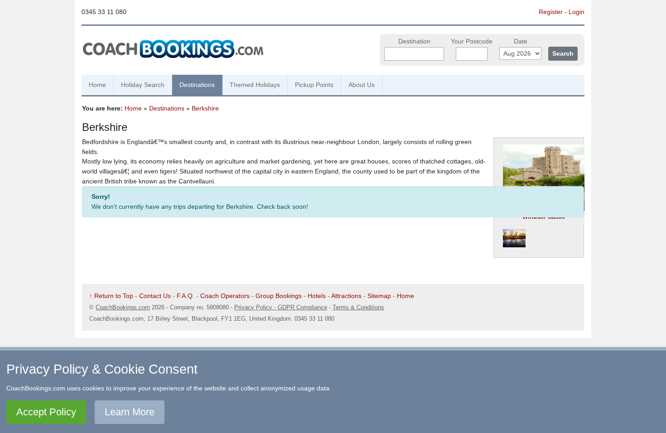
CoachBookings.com (123, 307)
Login (576, 11)
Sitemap (379, 295)
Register (551, 11)
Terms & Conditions (358, 307)
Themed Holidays (255, 84)
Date (520, 41)
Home (97, 84)
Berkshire (205, 108)
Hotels (317, 295)
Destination (414, 41)
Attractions (346, 295)
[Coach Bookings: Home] (173, 47)
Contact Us (155, 295)
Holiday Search (142, 84)
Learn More (129, 412)
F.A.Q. (185, 295)
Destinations (197, 84)
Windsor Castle (543, 216)
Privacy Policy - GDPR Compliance (280, 307)
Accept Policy (46, 412)
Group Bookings (279, 295)
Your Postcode (471, 41)
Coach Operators (225, 295)
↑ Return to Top (111, 295)
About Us (361, 84)
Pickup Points (314, 84)
